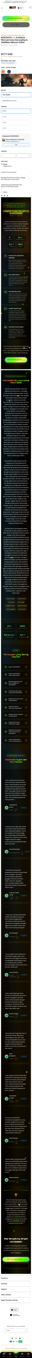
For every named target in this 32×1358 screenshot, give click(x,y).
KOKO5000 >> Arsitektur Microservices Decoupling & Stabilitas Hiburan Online (16, 2)
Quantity (4, 151)
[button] (2, 8)
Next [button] (30, 2)
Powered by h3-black (21, 1348)
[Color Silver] (15, 72)
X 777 (4, 111)
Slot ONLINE (6, 95)
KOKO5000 (13, 1348)
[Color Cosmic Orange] (3, 72)
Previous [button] (1, 2)
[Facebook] (2, 196)
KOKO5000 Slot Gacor (9, 101)
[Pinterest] (8, 196)
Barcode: (10, 45)
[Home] (12, 7)
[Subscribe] (25, 1331)
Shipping (9, 56)
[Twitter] (5, 196)
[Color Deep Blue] (9, 72)
